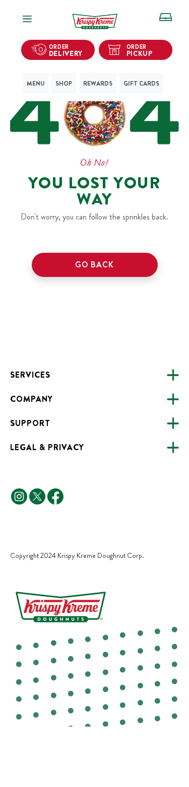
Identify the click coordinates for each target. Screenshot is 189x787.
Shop (63, 83)
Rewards (97, 83)
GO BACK (94, 264)
